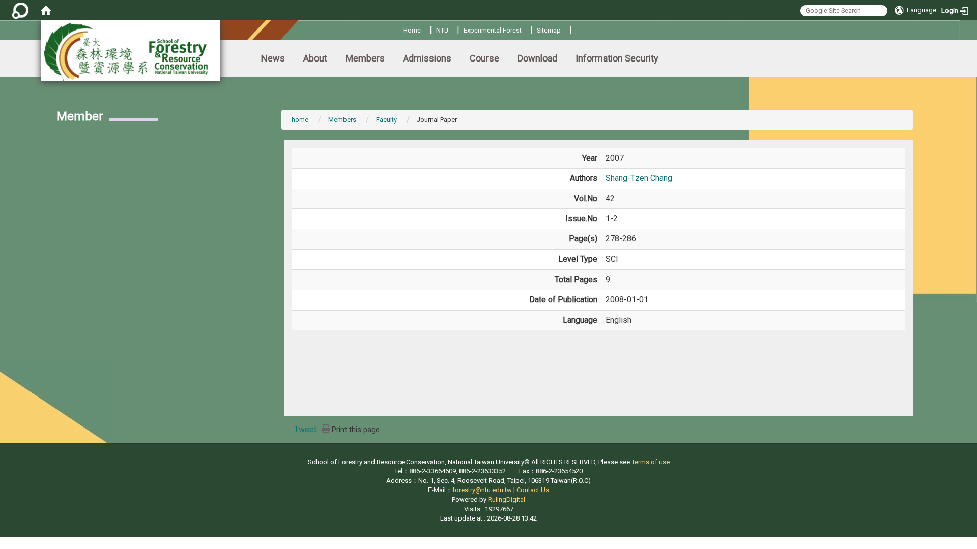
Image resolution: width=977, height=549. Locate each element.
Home (412, 30)
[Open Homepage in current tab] (46, 10)
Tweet (305, 429)
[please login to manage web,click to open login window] (20, 10)
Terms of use (650, 462)
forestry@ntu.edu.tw (482, 490)
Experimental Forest (493, 30)
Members (365, 58)
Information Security (617, 58)
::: (399, 29)
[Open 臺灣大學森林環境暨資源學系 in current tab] (130, 50)
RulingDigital (506, 499)
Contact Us (532, 490)
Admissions (427, 58)
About (315, 58)
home (300, 120)
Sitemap (549, 30)
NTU (442, 30)
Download (537, 58)
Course (484, 58)
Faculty (386, 120)
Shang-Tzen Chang (639, 178)
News (273, 58)
